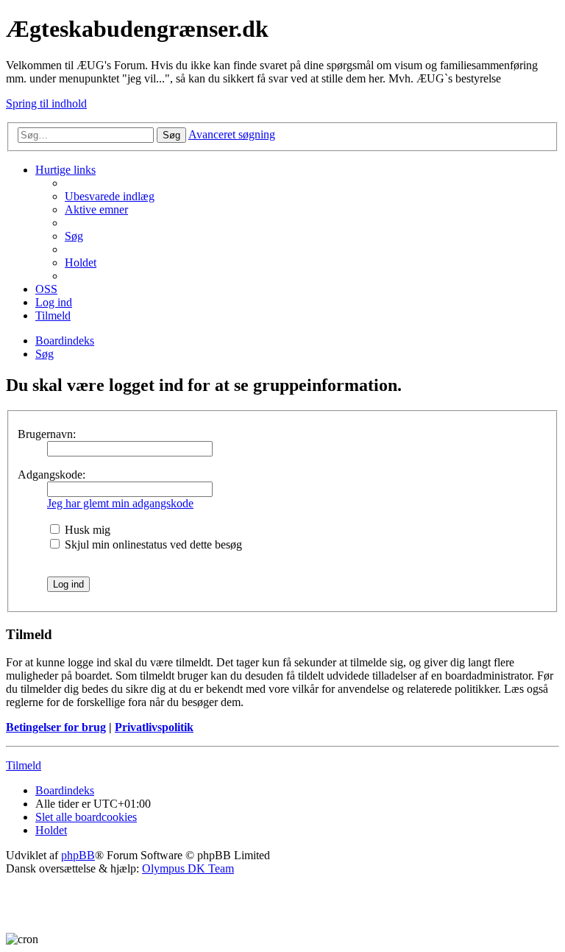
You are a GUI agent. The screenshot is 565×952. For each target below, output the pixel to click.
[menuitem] (109, 196)
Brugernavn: (47, 434)
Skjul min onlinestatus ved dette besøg (152, 544)
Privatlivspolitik (154, 727)
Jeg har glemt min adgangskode (120, 503)
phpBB (78, 855)
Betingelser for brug (56, 727)
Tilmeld (23, 765)
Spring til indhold (46, 103)
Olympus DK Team (188, 868)
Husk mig (86, 529)
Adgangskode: (51, 474)
